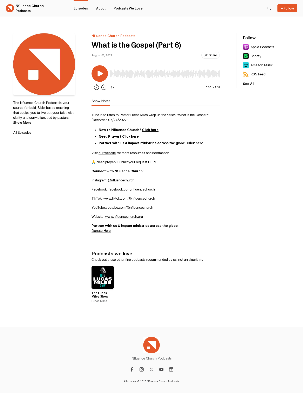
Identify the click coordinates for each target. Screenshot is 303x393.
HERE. (153, 162)
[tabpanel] (156, 174)
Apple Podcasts (262, 47)
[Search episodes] (269, 8)
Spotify (255, 56)
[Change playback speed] (112, 87)
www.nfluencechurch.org (124, 216)
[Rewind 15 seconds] (96, 87)
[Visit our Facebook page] (132, 369)
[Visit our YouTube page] (161, 369)
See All (248, 84)
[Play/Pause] (100, 73)
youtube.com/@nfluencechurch (129, 207)
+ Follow (287, 8)
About (101, 8)
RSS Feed (257, 74)
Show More (22, 122)
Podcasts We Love (128, 8)
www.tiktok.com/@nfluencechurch (129, 198)
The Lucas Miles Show (100, 294)
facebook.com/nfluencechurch (131, 189)
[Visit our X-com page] (151, 369)
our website (107, 153)
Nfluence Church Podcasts (30, 8)
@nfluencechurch (120, 180)
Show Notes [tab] (101, 101)
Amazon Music (261, 65)
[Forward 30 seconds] (104, 87)
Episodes (81, 8)
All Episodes (22, 132)
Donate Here (101, 231)
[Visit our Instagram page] (142, 369)
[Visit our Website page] (171, 369)
